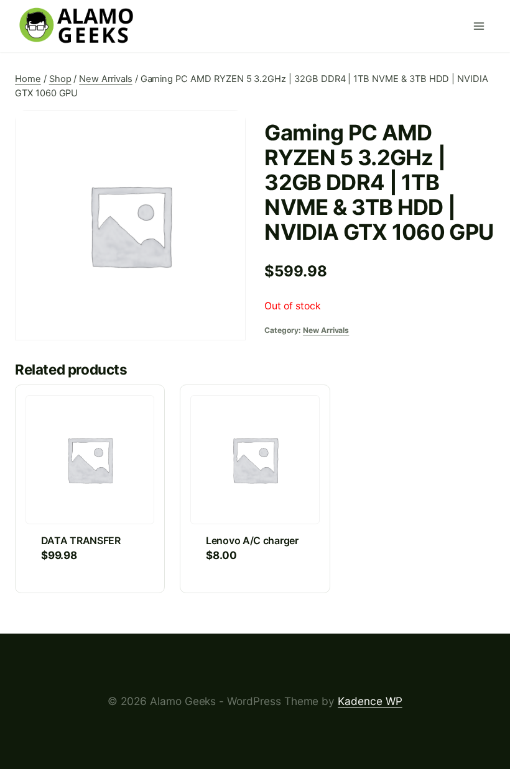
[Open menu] (481, 26)
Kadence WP (370, 701)
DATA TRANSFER (81, 540)
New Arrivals (326, 330)
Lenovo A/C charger (252, 540)
